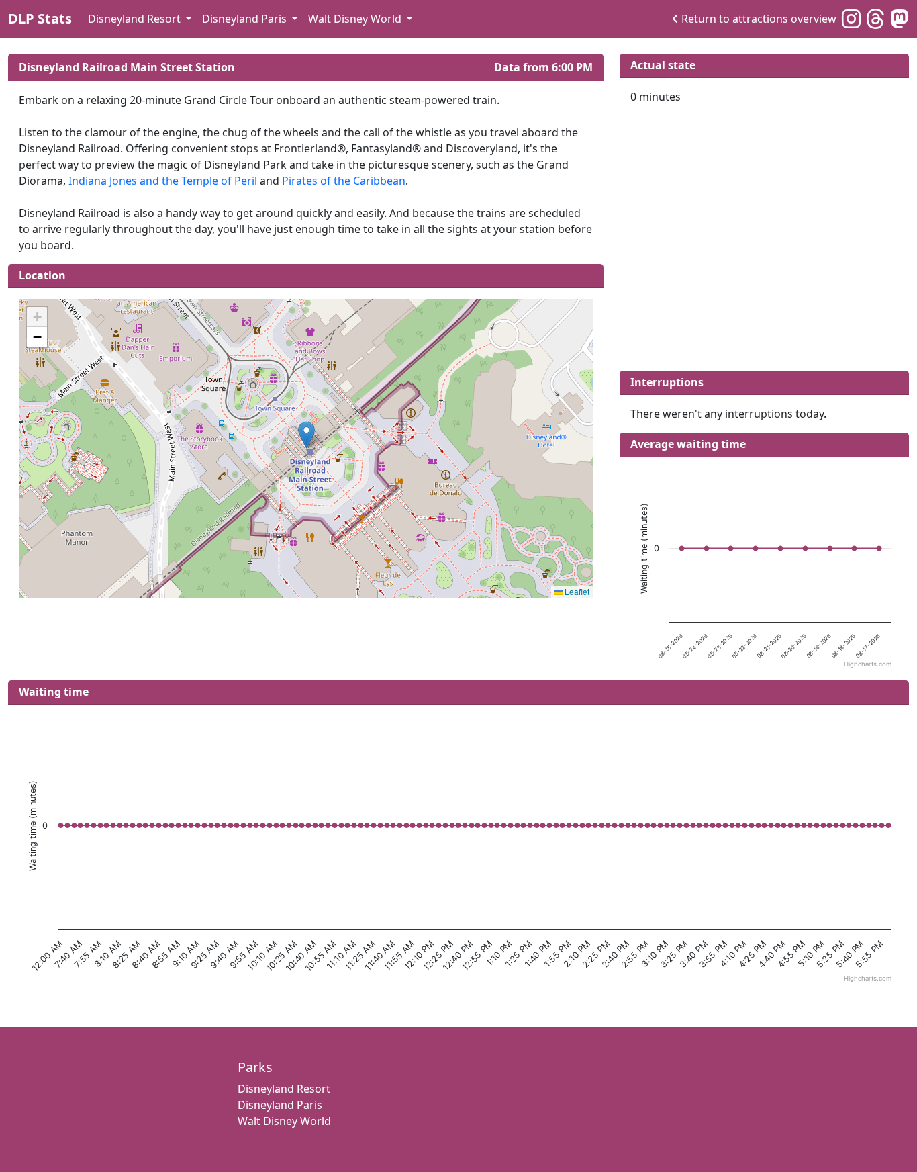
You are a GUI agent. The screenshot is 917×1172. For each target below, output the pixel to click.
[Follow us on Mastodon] (899, 18)
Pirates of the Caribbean (343, 180)
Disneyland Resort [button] (135, 18)
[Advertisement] (764, 235)
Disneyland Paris (280, 1104)
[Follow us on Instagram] (851, 18)
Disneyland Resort (284, 1088)
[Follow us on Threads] (875, 18)
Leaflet (576, 591)
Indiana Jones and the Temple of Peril (162, 180)
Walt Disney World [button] (356, 18)
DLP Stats (40, 18)
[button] (306, 435)
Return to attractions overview (758, 18)
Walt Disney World (284, 1121)
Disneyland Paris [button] (245, 18)
